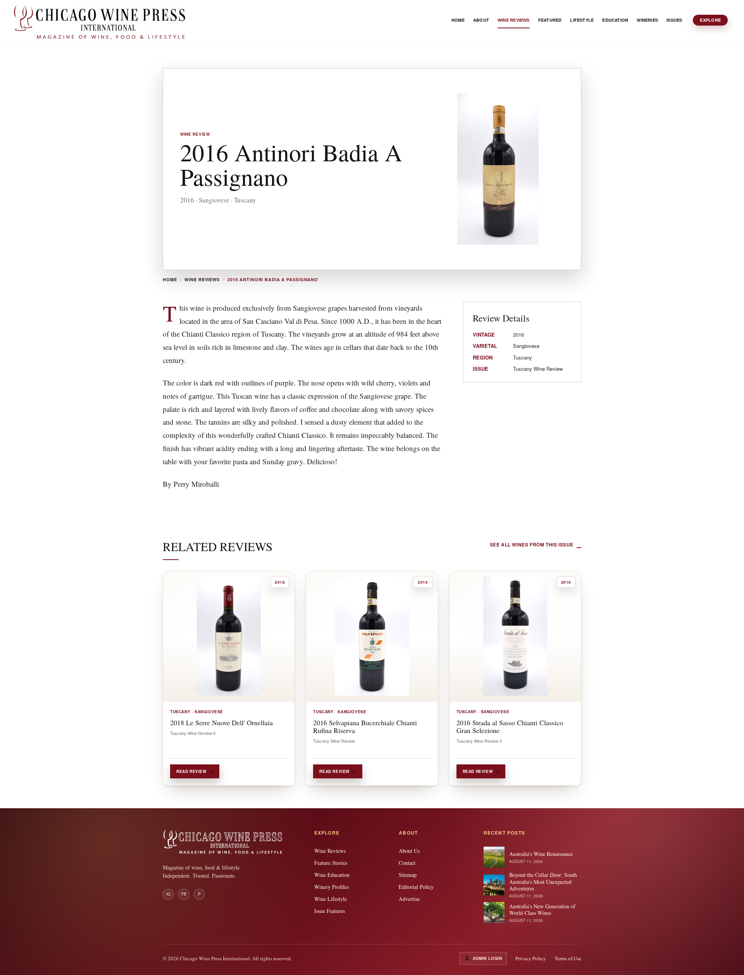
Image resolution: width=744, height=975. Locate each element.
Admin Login (487, 958)
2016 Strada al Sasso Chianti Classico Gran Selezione (509, 726)
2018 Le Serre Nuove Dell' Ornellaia (221, 722)
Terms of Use (568, 958)
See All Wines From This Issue (532, 544)
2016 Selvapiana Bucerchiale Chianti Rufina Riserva (365, 726)
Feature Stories (330, 862)
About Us (409, 850)
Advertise (409, 898)
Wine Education (332, 874)
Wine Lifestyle (330, 898)
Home (170, 279)
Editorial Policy (416, 886)
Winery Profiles (331, 886)
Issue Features (329, 910)
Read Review (191, 771)
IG (168, 894)
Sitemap (408, 874)
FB (183, 894)
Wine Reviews (202, 279)
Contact (407, 862)
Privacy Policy (530, 958)
